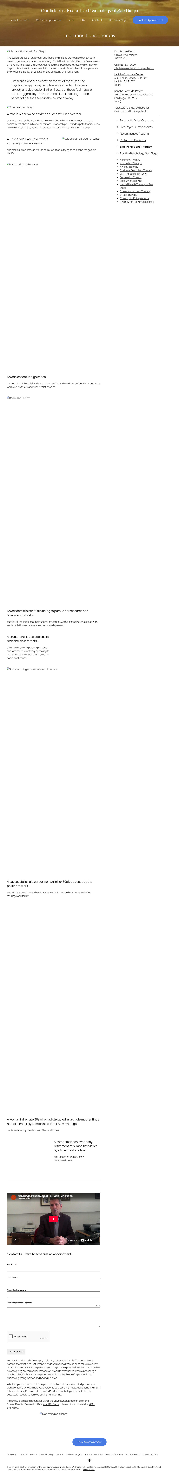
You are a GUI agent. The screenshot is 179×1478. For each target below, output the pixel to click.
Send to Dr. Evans (16, 1351)
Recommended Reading (134, 133)
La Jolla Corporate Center (128, 74)
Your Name (12, 1264)
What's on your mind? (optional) (19, 1302)
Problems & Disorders (133, 140)
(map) (117, 84)
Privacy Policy (89, 1469)
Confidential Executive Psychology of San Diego (89, 10)
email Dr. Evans (51, 1404)
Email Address (13, 1277)
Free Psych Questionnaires (136, 127)
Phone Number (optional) (17, 1290)
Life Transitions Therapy (136, 147)
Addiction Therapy (130, 159)
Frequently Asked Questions (137, 120)
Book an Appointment (150, 20)
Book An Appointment (89, 1442)
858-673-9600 (127, 64)
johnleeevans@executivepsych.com (134, 68)
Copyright (13, 1467)
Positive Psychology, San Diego (138, 153)
